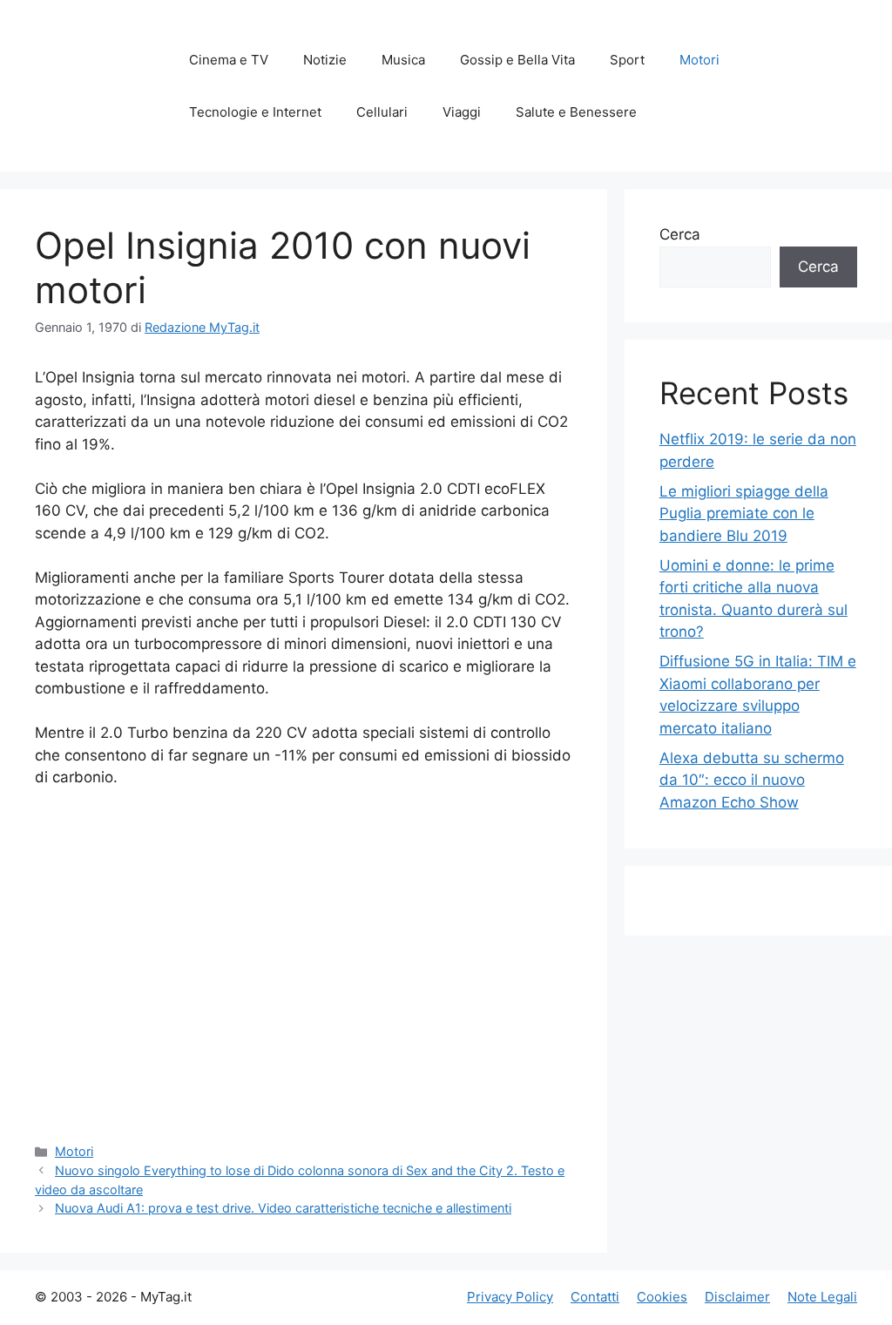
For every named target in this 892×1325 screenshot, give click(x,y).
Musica (403, 59)
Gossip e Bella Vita (517, 59)
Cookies (662, 1296)
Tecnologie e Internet (255, 112)
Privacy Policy (510, 1296)
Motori (699, 59)
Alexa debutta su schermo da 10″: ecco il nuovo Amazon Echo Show (751, 780)
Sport (627, 59)
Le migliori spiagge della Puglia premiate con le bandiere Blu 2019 (743, 513)
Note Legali (822, 1296)
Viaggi (462, 112)
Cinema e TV (228, 59)
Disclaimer (737, 1296)
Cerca (679, 234)
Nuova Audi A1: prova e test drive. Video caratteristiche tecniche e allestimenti (283, 1207)
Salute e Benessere (576, 112)
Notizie (325, 59)
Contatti (595, 1296)
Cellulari (382, 112)
